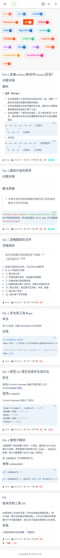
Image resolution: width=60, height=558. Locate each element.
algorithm (25, 30)
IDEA (49, 46)
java (21, 46)
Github (43, 22)
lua (35, 46)
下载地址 (30, 532)
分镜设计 (27, 38)
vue (6, 63)
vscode (44, 30)
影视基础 (8, 38)
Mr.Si (7, 160)
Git (27, 22)
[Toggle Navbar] (55, 4)
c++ (21, 13)
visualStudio (34, 55)
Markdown (10, 22)
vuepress (47, 38)
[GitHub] (43, 4)
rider (7, 30)
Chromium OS (27, 325)
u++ (7, 13)
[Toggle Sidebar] (5, 4)
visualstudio (11, 55)
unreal (37, 13)
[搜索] (49, 4)
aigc (6, 46)
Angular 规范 (15, 388)
